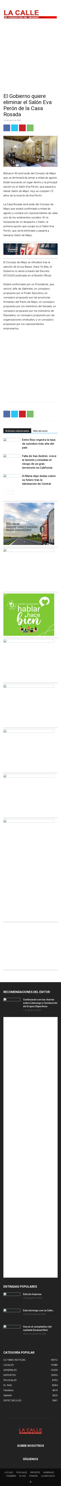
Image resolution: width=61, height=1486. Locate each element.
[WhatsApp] (30, 127)
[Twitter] (53, 5)
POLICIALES (21, 1472)
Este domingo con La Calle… (38, 1310)
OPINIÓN (33, 1475)
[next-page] (11, 492)
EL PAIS (22, 1475)
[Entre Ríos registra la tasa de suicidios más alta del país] (11, 444)
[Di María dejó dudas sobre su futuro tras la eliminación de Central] (11, 480)
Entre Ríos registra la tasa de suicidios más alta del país (38, 443)
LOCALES (9, 1472)
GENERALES (48, 1472)
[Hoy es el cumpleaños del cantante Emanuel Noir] (11, 1331)
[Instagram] (46, 5)
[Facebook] (38, 5)
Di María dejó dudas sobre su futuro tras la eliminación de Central (39, 479)
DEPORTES (35, 1472)
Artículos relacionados (17, 431)
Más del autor (40, 431)
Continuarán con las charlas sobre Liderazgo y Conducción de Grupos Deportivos (40, 1003)
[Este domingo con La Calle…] (11, 1315)
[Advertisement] (30, 52)
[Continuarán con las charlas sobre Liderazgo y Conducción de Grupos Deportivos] (11, 1004)
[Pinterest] (22, 127)
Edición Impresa (32, 1294)
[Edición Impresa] (11, 1298)
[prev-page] (5, 492)
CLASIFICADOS (48, 1475)
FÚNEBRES (11, 1475)
